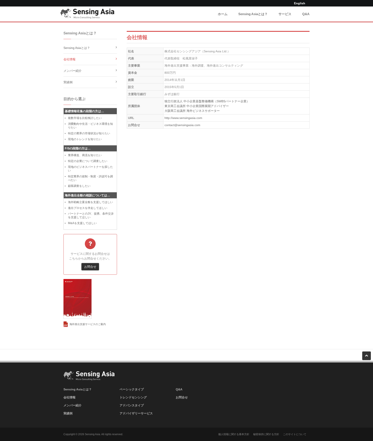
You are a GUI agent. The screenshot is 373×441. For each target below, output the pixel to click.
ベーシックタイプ (132, 389)
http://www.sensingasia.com (183, 118)
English (299, 3)
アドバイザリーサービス (136, 413)
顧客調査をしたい (79, 186)
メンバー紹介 (72, 70)
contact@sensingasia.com (182, 125)
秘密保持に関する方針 (266, 434)
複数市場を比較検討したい (85, 118)
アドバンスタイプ (132, 405)
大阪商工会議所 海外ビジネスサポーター (192, 110)
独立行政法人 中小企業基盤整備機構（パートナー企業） (207, 101)
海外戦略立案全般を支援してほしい (90, 202)
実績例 (68, 82)
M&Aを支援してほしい (82, 223)
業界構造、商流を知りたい (85, 155)
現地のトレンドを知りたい (85, 139)
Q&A (306, 14)
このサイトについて (294, 434)
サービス (284, 14)
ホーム (223, 14)
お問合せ (90, 266)
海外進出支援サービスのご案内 (88, 324)
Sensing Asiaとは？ (253, 14)
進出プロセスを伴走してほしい (87, 208)
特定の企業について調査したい (87, 161)
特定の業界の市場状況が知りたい (89, 133)
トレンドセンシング (133, 397)
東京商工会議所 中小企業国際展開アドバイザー (196, 106)
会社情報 (69, 59)
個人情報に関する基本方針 (233, 434)
